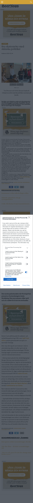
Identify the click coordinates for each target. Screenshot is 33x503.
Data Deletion (7, 285)
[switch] (26, 252)
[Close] (29, 217)
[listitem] (16, 248)
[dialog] (16, 251)
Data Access (16, 285)
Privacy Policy (26, 285)
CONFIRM (10, 279)
